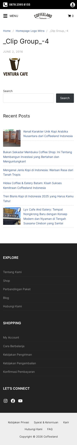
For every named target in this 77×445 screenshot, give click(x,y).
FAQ (50, 429)
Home (7, 30)
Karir (66, 422)
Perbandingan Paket (17, 289)
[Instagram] (5, 401)
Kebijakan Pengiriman (17, 354)
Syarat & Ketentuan (46, 422)
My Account (11, 337)
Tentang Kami (12, 272)
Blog (6, 297)
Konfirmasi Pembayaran (19, 371)
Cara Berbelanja (13, 346)
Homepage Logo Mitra (30, 30)
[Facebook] (12, 401)
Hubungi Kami (12, 306)
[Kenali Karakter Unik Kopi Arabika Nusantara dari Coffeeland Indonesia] (12, 138)
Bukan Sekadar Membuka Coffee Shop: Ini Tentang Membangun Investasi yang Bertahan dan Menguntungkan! (37, 156)
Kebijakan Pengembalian (19, 363)
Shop (6, 280)
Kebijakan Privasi (18, 422)
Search (8, 91)
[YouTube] (20, 401)
